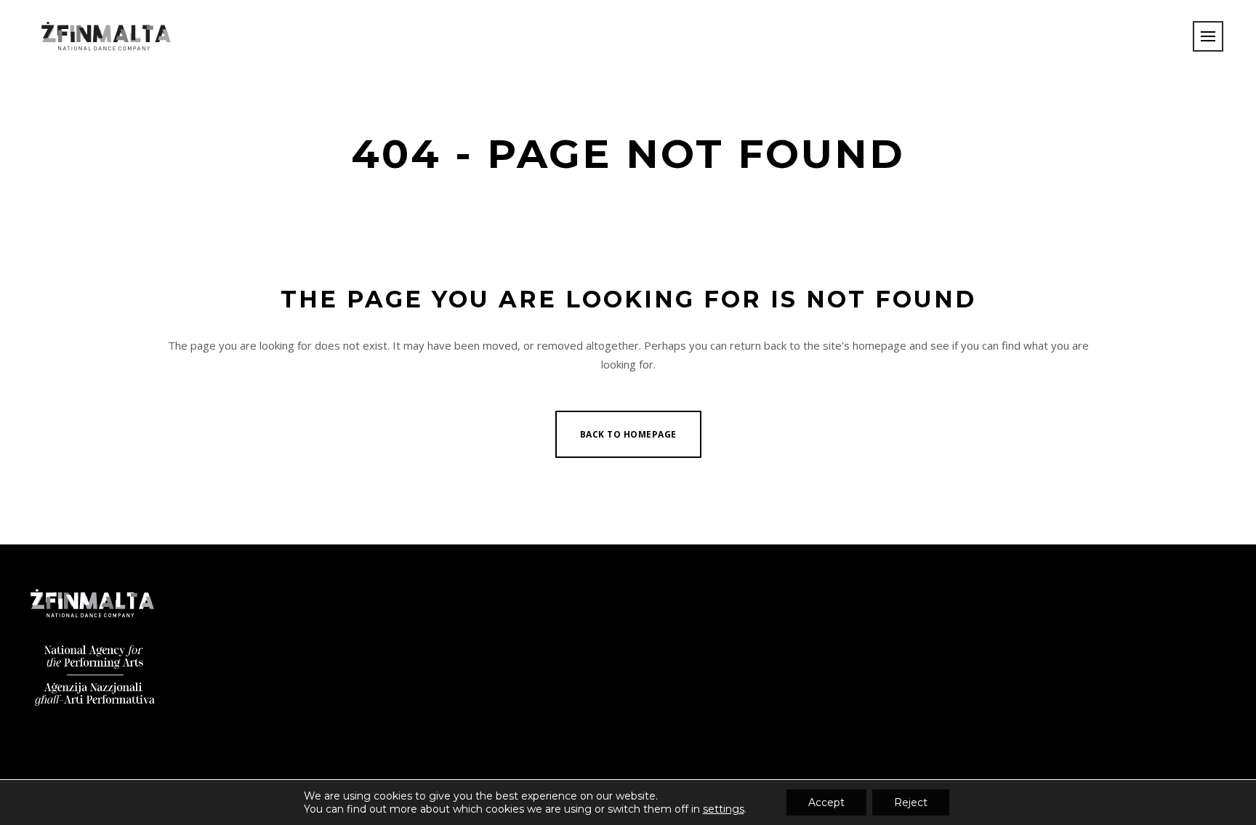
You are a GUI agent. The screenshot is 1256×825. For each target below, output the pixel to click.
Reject (910, 802)
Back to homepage (628, 434)
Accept (826, 802)
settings (723, 809)
